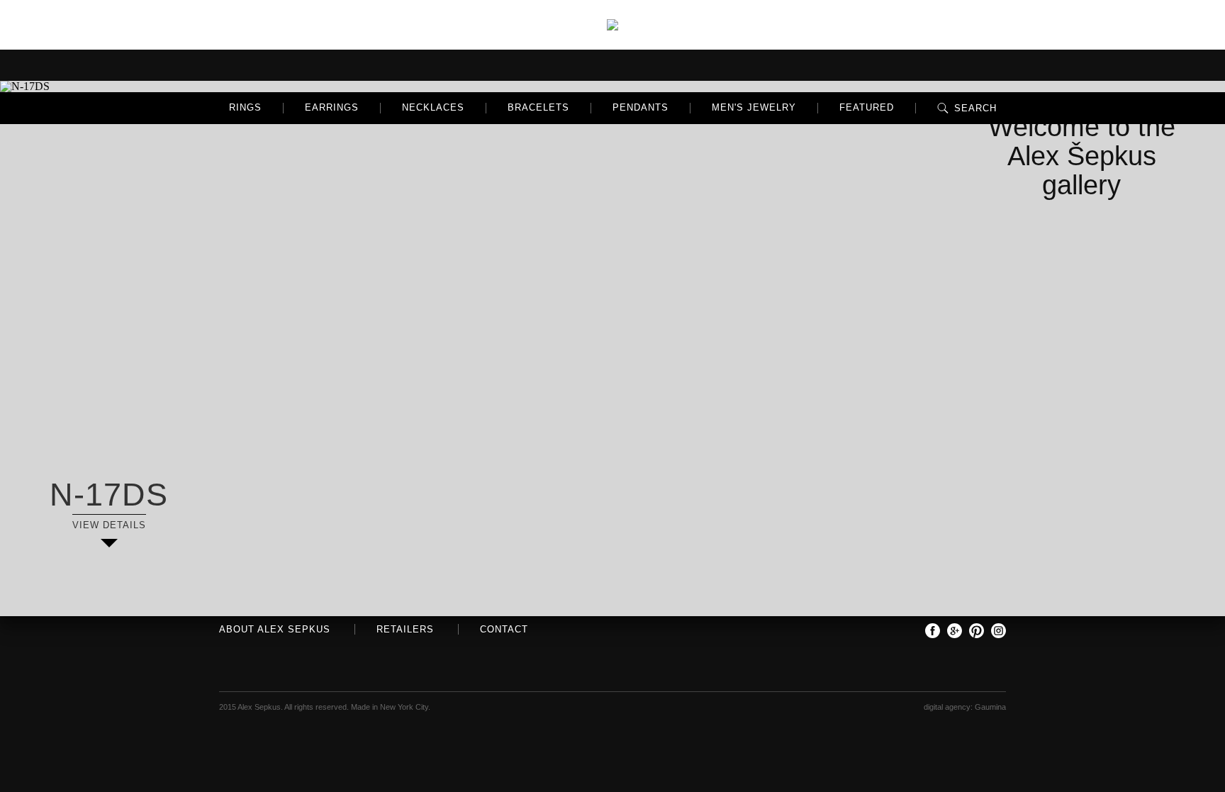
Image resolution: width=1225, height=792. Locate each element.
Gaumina (990, 707)
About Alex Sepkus (274, 629)
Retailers (405, 629)
